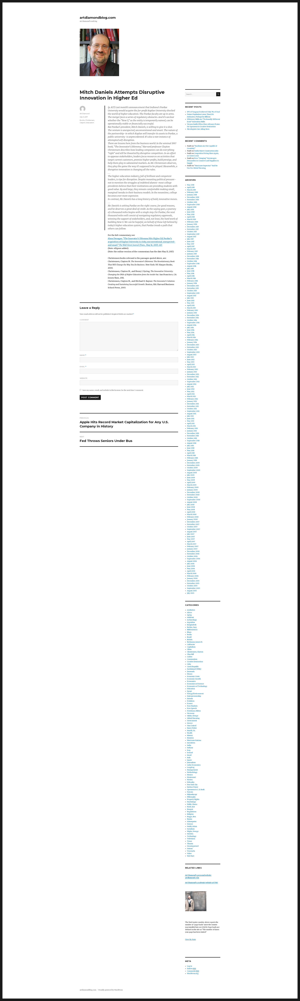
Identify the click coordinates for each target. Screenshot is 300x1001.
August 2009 (192, 473)
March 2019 (191, 190)
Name (83, 355)
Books (82, 120)
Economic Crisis (193, 676)
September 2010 (193, 441)
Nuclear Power (192, 787)
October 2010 (192, 438)
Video (189, 854)
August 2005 (192, 591)
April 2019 (191, 187)
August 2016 (191, 266)
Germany (190, 713)
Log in (189, 966)
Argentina (191, 622)
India (189, 745)
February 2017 (192, 251)
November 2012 (193, 377)
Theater (190, 844)
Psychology (191, 802)
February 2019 (192, 192)
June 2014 (190, 330)
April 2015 (191, 305)
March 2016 (191, 278)
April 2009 (191, 483)
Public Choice (192, 804)
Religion (190, 814)
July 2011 (190, 416)
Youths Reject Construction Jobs (206, 151)
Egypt (189, 691)
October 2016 (192, 261)
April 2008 (191, 512)
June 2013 (190, 360)
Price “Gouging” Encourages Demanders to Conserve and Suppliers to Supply (203, 160)
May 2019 (190, 185)
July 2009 (190, 475)
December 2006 (193, 551)
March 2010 (191, 455)
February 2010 (192, 458)
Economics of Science (195, 684)
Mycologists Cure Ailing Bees (198, 129)
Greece (190, 723)
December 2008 (193, 492)
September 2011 (193, 411)
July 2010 (190, 446)
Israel (189, 755)
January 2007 (192, 549)
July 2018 (190, 210)
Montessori (191, 777)
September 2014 (193, 323)
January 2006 (192, 578)
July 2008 (190, 505)
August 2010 (191, 443)
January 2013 (192, 372)
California (191, 644)
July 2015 (190, 298)
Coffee (189, 657)
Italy (189, 758)
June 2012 (190, 389)
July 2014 (190, 328)
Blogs (189, 632)
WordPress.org (193, 974)
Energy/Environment (195, 694)
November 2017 (193, 229)
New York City (192, 785)
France (190, 703)
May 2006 (191, 569)
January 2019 (192, 195)
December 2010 (193, 433)
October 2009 (192, 468)
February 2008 (192, 517)
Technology (191, 836)
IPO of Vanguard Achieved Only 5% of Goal (203, 112)
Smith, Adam (192, 826)
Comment (84, 320)
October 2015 (192, 291)
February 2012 (192, 399)
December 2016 (193, 256)
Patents (190, 792)
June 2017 (190, 242)
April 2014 (191, 335)
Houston (190, 738)
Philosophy (191, 797)
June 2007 (191, 537)
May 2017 (190, 244)
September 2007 (193, 529)
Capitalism (191, 647)
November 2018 (193, 200)
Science (190, 824)
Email (83, 367)
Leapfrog (190, 767)
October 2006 (192, 556)
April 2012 (191, 394)
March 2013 (191, 367)
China (189, 649)
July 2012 (190, 387)
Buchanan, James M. (195, 642)
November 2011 (193, 406)
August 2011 (191, 414)
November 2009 (193, 465)
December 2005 (193, 581)
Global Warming (193, 718)
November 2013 (193, 347)
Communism (192, 659)
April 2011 (190, 423)
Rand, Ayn (191, 807)
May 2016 (190, 273)
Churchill (190, 654)
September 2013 (193, 352)
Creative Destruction (195, 662)
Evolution (190, 701)
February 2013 (192, 369)
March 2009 (191, 485)
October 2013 (192, 350)
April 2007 (191, 542)
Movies (190, 780)
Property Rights (193, 799)
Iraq (188, 750)
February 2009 (192, 487)
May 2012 (190, 392)
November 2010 (193, 436)
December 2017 (193, 227)
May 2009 (191, 480)
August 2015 (191, 296)
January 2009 (192, 490)
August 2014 (191, 325)
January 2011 (192, 431)
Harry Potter (192, 728)
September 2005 (193, 588)
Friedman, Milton (194, 711)
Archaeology (192, 620)
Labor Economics (194, 765)
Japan (189, 760)
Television (191, 839)
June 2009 (191, 478)
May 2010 (190, 451)
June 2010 (190, 448)
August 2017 (191, 237)
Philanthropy (192, 794)
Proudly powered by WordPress (110, 990)
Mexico (190, 775)
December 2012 (193, 374)
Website (83, 378)
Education (90, 123)
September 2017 (193, 234)
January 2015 (192, 313)
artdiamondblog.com (98, 18)
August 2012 (191, 384)
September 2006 (193, 559)
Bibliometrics (192, 630)
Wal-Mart (190, 856)
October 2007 (192, 527)
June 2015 (190, 301)
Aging (189, 615)
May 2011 (190, 421)
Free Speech (192, 708)
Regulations (191, 812)
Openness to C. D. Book (195, 790)
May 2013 (190, 362)
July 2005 (190, 593)
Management (192, 770)
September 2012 (193, 382)
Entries (191, 969)
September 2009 (193, 470)
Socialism (191, 829)
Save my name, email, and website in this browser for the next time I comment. (112, 390)
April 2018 (191, 217)
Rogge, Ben (191, 817)
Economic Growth (194, 679)
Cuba (189, 664)
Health (189, 733)
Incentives (191, 743)
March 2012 (191, 396)
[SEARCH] (218, 94)
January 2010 (192, 460)
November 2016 (193, 259)
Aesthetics (191, 610)
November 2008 (193, 495)
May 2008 (191, 510)
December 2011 (193, 404)
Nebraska (190, 782)
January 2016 (192, 283)
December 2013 (193, 345)
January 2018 (192, 224)
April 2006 (191, 571)
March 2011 (191, 426)
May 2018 (190, 214)
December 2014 (193, 315)
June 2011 (190, 419)
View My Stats (190, 939)
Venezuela (191, 851)
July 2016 (190, 269)
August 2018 (191, 207)
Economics (191, 681)
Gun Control (191, 726)
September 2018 (193, 205)
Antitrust (190, 617)
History (190, 735)
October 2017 (192, 232)
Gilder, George (192, 716)
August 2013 (191, 355)
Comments (193, 971)
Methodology (192, 772)
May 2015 (190, 303)
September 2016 (193, 264)
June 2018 (190, 212)
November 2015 (193, 288)
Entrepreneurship (194, 696)
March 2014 (191, 337)
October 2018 (192, 202)
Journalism (191, 763)
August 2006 (192, 561)
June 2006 (191, 566)
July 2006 (190, 564)
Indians (190, 748)
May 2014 (190, 333)
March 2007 (191, 544)
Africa (189, 613)
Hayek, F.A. (191, 731)
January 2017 (192, 254)
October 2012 (192, 379)
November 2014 (193, 318)
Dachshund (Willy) (194, 669)
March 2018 (191, 219)
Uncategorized (193, 846)
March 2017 (191, 249)
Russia (189, 819)
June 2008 (191, 507)
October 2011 (192, 409)
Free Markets (192, 706)
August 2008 (192, 502)
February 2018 (192, 222)
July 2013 (190, 357)
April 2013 (191, 364)
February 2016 (192, 281)
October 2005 (192, 586)
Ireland (190, 753)
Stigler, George (193, 831)
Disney (189, 674)
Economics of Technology (197, 686)
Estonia (190, 699)
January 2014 (192, 342)
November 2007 (193, 524)
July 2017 (190, 239)
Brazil (189, 637)
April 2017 (190, 246)
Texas (189, 841)
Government (192, 721)
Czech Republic (193, 667)
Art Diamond (84, 114)
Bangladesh (191, 625)
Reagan (190, 809)
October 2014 (192, 320)
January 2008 (192, 519)
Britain (189, 640)
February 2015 (192, 310)
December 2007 (193, 522)
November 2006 (193, 554)
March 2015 (191, 308)
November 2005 (193, 583)
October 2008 (192, 497)
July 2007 (190, 534)
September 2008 (193, 500)
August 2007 (192, 532)
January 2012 (192, 401)
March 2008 (191, 514)
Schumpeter (192, 822)
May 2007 (191, 539)
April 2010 (191, 453)
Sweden (190, 834)
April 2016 (191, 276)
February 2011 (192, 428)
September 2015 (193, 293)
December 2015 (193, 286)
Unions (190, 849)
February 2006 (192, 576)
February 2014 (192, 340)
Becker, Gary (192, 627)
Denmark (190, 672)
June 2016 (190, 271)
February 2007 (192, 546)
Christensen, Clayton (195, 652)
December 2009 (193, 463)
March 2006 (191, 574)
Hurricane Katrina (194, 740)
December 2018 (193, 197)
